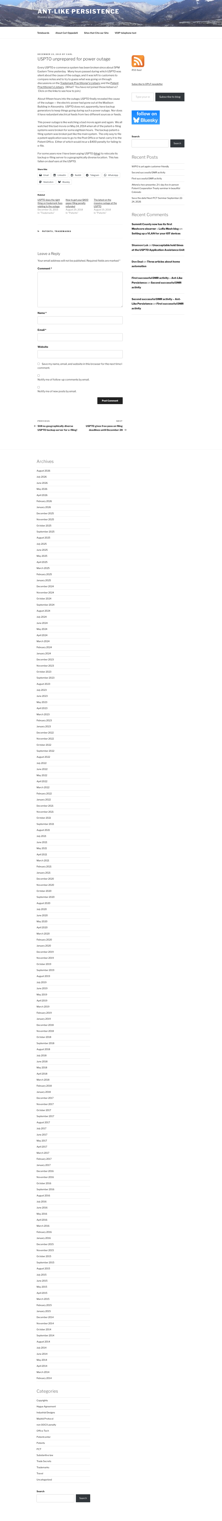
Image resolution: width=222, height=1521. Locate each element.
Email (42, 329)
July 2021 (41, 836)
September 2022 (45, 750)
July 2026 (42, 476)
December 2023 (45, 659)
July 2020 (42, 909)
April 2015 (42, 1292)
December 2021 (45, 805)
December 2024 (45, 586)
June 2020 (42, 915)
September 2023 (45, 677)
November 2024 (45, 592)
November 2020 (45, 884)
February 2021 (44, 866)
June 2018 (42, 1061)
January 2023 (44, 726)
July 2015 (41, 1274)
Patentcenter (44, 1436)
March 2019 (43, 1006)
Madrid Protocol (45, 1418)
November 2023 (45, 665)
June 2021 (42, 842)
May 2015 (42, 1286)
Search (135, 136)
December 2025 (45, 513)
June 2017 (42, 1134)
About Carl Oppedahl (66, 32)
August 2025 (43, 537)
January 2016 (44, 1238)
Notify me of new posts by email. (57, 391)
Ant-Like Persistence (78, 11)
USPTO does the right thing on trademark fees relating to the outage (50, 203)
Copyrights (42, 1400)
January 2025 (44, 580)
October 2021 (44, 817)
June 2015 (42, 1280)
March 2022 (43, 787)
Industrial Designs (46, 1412)
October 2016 (44, 1183)
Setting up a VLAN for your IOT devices (156, 233)
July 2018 (41, 1055)
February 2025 (44, 574)
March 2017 (43, 1152)
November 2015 (45, 1250)
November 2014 (45, 1323)
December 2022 (45, 732)
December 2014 (45, 1317)
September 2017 (45, 1116)
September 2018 (45, 1043)
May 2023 (42, 702)
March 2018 (43, 1079)
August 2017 (43, 1122)
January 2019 (44, 1018)
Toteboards (43, 32)
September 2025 (45, 531)
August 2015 (43, 1268)
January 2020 (44, 945)
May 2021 (42, 848)
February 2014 (44, 1378)
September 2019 (45, 970)
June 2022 (42, 769)
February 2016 (44, 1232)
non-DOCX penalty (46, 1424)
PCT (39, 1449)
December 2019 (45, 951)
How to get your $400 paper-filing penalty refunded (77, 203)
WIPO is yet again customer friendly (150, 166)
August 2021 (43, 830)
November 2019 (45, 957)
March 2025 (43, 568)
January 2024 (44, 653)
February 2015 (44, 1305)
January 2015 (44, 1311)
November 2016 (45, 1177)
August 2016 (43, 1195)
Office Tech (43, 1430)
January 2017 (44, 1165)
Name (42, 313)
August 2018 (43, 1049)
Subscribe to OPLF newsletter (147, 84)
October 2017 (44, 1110)
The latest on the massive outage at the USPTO (105, 203)
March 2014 (43, 1372)
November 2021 (45, 811)
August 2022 (43, 756)
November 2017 (45, 1104)
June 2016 (42, 1207)
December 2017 (45, 1098)
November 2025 (45, 519)
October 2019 (44, 964)
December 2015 (45, 1244)
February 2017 (44, 1158)
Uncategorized (44, 1479)
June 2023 (42, 696)
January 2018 (44, 1092)
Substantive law (45, 1455)
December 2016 (45, 1171)
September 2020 (46, 897)
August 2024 (43, 610)
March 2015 (43, 1299)
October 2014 (44, 1329)
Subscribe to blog (170, 96)
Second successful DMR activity (148, 172)
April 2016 (42, 1219)
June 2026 (42, 482)
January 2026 (44, 507)
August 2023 (43, 683)
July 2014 (41, 1347)
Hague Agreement (46, 1406)
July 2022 (41, 763)
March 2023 (43, 714)
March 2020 (43, 933)
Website (43, 346)
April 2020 (42, 927)
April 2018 (42, 1073)
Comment (45, 268)
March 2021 (43, 860)
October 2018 (44, 1037)
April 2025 (42, 562)
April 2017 (42, 1146)
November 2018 (45, 1031)
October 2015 (44, 1256)
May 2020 (42, 921)
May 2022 (42, 775)
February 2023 (44, 720)
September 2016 (45, 1189)
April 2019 (42, 1000)
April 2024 (42, 635)
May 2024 (42, 629)
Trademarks (63, 231)
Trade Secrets (44, 1461)
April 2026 (42, 495)
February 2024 (44, 647)
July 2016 (41, 1201)
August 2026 (43, 470)
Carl (69, 54)
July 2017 (41, 1128)
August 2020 (43, 903)
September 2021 (45, 824)
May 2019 (42, 994)
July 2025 (42, 543)
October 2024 (44, 598)
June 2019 (42, 988)
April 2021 (42, 854)
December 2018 (45, 1025)
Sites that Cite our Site (96, 32)
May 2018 (42, 1067)
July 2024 (42, 616)
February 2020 (44, 939)
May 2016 (42, 1213)
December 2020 (45, 878)
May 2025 (42, 555)
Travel (40, 1473)
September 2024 (45, 604)
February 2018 (44, 1085)
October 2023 (44, 671)
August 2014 (43, 1341)
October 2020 (44, 891)
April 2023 (42, 708)
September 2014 (45, 1335)
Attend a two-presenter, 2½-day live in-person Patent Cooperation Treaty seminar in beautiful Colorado (156, 188)
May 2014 (42, 1359)
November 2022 (45, 738)
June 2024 (42, 623)
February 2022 (44, 793)
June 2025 (42, 549)
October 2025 (44, 525)
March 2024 (43, 641)
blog (97, 153)
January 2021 (44, 872)
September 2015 (45, 1262)
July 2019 (41, 982)
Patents (47, 231)
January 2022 (44, 799)
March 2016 (43, 1225)
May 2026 (42, 489)
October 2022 (44, 744)
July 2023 (42, 690)
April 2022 (42, 781)
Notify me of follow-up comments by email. (63, 379)
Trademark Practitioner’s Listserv (80, 83)
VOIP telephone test (125, 32)
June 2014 (42, 1353)
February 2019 (44, 1012)
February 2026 (44, 501)
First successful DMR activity (147, 178)
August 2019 (43, 976)
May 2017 (42, 1140)
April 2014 (42, 1365)
